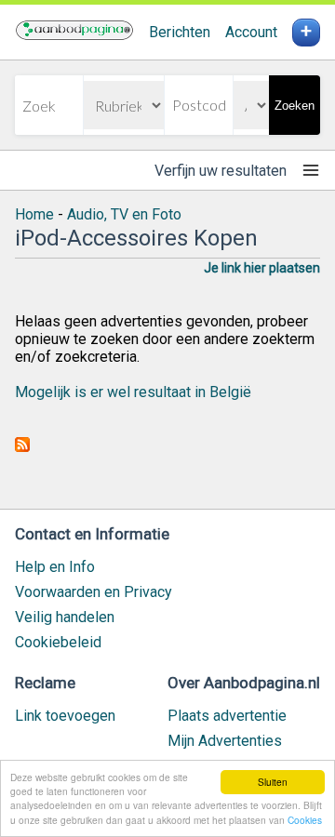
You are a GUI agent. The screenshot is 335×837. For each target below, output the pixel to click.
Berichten (179, 32)
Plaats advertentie (227, 715)
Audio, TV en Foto (124, 214)
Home (34, 214)
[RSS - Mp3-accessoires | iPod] (22, 447)
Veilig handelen (64, 617)
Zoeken (295, 106)
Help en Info (55, 567)
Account (251, 32)
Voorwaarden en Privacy (93, 592)
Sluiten (273, 782)
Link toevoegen (65, 715)
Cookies (305, 820)
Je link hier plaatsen (262, 267)
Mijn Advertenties (225, 741)
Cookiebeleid (58, 642)
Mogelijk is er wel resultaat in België (133, 392)
